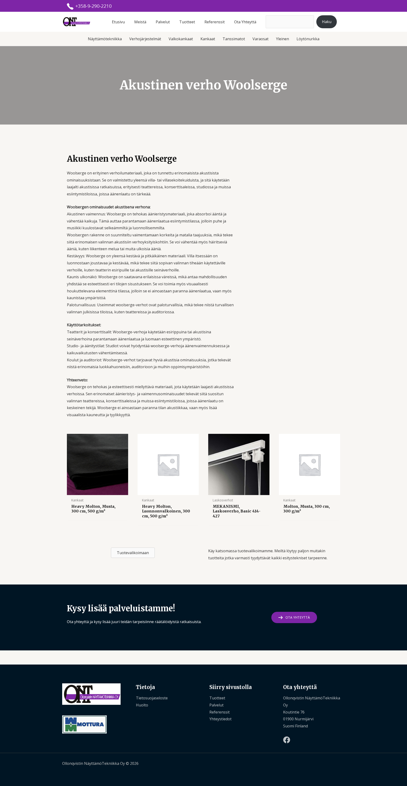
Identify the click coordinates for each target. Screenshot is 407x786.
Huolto (142, 705)
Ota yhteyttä (245, 21)
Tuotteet (187, 21)
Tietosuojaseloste (152, 698)
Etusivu (118, 21)
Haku (326, 21)
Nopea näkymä (97, 490)
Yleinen (282, 38)
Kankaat (207, 38)
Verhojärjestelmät (145, 38)
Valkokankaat (181, 38)
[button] (294, 617)
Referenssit (214, 21)
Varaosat (260, 38)
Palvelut (163, 21)
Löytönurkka (308, 38)
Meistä (140, 21)
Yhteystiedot (220, 719)
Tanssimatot (234, 38)
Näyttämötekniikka (105, 38)
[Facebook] (286, 739)
